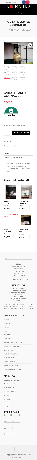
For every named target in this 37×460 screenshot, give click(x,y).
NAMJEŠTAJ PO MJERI (11, 365)
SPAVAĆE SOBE (9, 358)
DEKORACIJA (8, 350)
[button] (30, 45)
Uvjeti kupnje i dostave (12, 384)
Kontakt (6, 407)
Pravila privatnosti (10, 391)
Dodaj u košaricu (21, 133)
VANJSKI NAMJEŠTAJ (11, 354)
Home (8, 29)
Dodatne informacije (14, 158)
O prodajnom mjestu (11, 380)
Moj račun (7, 395)
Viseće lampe (17, 146)
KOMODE (7, 335)
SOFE (5, 331)
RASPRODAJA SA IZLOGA (12, 369)
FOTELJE (6, 327)
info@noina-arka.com (21, 279)
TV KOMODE (8, 339)
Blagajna (7, 403)
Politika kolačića (9, 388)
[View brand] (11, 120)
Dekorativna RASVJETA (18, 29)
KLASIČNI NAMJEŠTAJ (11, 362)
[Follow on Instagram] (28, 2)
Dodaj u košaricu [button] (16, 208)
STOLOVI (7, 323)
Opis (7, 153)
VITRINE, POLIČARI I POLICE (13, 343)
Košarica (7, 399)
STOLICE (6, 320)
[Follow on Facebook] (24, 2)
